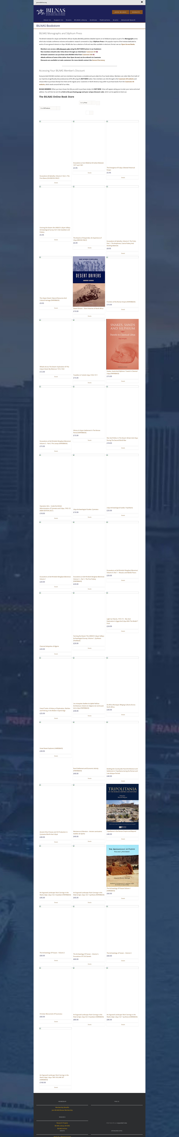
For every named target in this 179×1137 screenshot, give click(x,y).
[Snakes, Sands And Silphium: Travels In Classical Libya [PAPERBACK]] (122, 344)
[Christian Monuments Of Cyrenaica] (55, 989)
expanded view (122, 1123)
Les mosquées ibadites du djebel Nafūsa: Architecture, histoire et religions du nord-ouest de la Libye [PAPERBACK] (88, 706)
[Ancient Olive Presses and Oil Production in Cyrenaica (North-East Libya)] (55, 807)
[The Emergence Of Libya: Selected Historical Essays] (122, 143)
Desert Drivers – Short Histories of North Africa (88, 308)
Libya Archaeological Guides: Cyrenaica (85, 509)
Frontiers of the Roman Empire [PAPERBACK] (121, 302)
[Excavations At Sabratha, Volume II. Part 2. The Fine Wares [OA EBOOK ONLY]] (55, 147)
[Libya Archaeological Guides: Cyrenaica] (89, 481)
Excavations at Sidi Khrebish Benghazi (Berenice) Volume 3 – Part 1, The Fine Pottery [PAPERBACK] (88, 579)
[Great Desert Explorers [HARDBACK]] (55, 734)
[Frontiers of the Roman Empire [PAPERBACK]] (122, 278)
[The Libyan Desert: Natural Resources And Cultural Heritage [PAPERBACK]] (55, 276)
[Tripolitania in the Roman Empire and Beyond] (122, 807)
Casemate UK (91, 52)
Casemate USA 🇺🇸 (88, 54)
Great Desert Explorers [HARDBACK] (51, 748)
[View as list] (91, 113)
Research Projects (62, 1123)
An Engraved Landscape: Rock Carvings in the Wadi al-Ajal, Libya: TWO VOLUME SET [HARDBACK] (54, 1077)
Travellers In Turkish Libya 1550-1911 (85, 375)
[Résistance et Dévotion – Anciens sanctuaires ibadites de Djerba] (89, 807)
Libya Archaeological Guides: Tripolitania (120, 508)
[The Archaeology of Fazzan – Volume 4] (122, 928)
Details (56, 182)
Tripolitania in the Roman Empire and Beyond (121, 831)
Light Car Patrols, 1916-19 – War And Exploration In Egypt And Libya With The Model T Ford (122, 621)
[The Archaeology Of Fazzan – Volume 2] (55, 928)
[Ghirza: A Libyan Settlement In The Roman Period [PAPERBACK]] (89, 407)
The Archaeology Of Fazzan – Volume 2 (52, 953)
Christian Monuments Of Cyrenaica (51, 1014)
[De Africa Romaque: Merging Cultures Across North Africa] (122, 680)
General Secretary (98, 60)
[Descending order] (98, 103)
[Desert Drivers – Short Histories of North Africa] (89, 281)
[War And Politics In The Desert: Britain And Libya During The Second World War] (122, 411)
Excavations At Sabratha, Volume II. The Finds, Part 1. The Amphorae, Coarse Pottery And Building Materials (121, 243)
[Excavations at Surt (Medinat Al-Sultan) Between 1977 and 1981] (89, 140)
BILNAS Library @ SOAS (62, 1126)
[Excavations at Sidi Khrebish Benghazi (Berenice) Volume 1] (55, 548)
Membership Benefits (62, 1107)
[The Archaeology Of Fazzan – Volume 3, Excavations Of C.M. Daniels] (89, 928)
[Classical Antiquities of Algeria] (55, 618)
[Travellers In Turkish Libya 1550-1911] (89, 346)
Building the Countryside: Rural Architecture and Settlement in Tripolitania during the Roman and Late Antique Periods (122, 771)
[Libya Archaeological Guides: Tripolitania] (122, 480)
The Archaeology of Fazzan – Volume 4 (119, 953)
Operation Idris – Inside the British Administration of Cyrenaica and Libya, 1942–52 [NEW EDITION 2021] (55, 508)
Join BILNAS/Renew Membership (62, 1110)
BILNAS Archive (62, 1128)
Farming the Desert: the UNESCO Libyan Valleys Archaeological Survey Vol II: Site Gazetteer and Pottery (55, 230)
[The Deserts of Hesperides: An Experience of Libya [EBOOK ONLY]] (89, 211)
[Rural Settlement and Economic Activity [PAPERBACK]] (89, 744)
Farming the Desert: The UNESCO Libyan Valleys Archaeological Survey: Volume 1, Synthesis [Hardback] (88, 638)
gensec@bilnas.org (41, 2)
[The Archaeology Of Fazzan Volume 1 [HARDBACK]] (122, 866)
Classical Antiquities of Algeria (49, 646)
